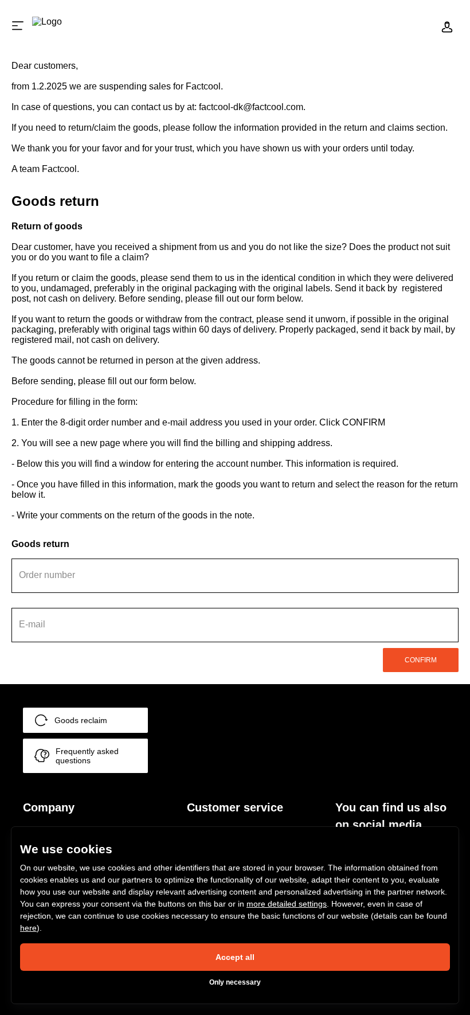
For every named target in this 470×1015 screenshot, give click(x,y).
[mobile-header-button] (447, 26)
